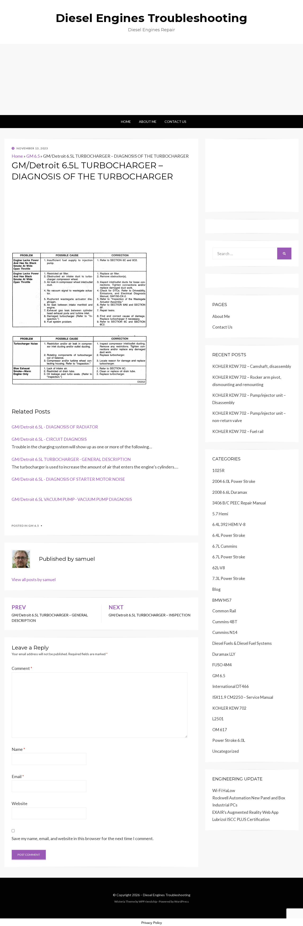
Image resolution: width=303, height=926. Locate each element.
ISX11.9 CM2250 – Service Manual (242, 697)
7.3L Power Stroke (228, 578)
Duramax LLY (223, 654)
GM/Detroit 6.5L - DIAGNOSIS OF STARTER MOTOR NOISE (68, 479)
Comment (22, 668)
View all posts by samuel (34, 579)
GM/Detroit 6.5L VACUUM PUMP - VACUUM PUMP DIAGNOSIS (72, 499)
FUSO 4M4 (222, 664)
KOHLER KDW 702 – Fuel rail (237, 431)
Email (18, 776)
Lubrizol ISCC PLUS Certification (241, 819)
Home (126, 122)
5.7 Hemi (220, 513)
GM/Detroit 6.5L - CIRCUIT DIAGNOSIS (49, 439)
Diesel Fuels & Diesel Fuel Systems (242, 643)
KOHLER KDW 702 (229, 708)
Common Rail (224, 610)
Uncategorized (225, 751)
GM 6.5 (33, 156)
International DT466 (230, 686)
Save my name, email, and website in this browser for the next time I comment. (83, 838)
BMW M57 (222, 600)
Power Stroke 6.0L (228, 740)
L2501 (218, 718)
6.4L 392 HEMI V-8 (228, 524)
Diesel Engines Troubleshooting (151, 18)
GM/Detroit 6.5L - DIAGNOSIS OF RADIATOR (55, 426)
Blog (216, 589)
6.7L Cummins (224, 546)
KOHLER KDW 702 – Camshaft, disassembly (251, 366)
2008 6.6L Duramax (229, 492)
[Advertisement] (151, 79)
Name (18, 749)
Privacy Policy (151, 923)
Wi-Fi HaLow (223, 790)
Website (19, 803)
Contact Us (175, 122)
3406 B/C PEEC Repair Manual (239, 502)
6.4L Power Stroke (228, 535)
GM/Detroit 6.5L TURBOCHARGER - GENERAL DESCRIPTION (71, 459)
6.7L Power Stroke (228, 556)
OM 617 (219, 729)
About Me (147, 122)
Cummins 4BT (224, 621)
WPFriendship (148, 901)
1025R (218, 470)
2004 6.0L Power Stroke (233, 481)
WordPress (181, 901)
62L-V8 (218, 567)
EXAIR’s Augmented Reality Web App (245, 812)
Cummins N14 (224, 632)
